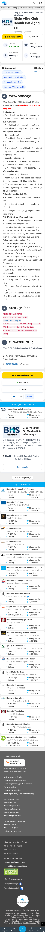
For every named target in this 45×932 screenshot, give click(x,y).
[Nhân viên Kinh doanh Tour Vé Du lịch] (3, 659)
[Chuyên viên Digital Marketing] (3, 555)
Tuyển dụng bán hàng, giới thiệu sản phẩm (18, 784)
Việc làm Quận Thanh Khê (12, 809)
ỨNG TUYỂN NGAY (14, 37)
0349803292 (12, 364)
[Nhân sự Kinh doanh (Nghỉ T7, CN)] (3, 620)
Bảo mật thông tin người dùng (15, 866)
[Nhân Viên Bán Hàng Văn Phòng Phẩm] (3, 738)
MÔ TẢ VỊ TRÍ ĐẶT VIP (11, 828)
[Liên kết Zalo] (21, 888)
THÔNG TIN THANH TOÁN (12, 831)
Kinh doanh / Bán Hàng (12, 82)
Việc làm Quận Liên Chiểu (12, 816)
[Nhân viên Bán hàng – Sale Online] (3, 581)
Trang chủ (7, 8)
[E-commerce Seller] (3, 529)
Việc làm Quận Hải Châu (12, 806)
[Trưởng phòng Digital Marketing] (3, 409)
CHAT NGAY (23, 383)
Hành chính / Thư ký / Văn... (14, 77)
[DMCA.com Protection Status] (11, 872)
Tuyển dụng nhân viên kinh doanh (15, 780)
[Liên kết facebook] (20, 884)
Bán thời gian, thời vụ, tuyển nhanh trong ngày (19, 794)
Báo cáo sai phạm (23, 478)
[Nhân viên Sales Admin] (3, 686)
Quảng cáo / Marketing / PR (13, 87)
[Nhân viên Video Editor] (3, 711)
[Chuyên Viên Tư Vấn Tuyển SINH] (3, 607)
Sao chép (25, 364)
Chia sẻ (19, 396)
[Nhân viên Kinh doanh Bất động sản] (3, 490)
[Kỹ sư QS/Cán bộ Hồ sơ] (3, 672)
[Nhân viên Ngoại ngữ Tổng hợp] (3, 724)
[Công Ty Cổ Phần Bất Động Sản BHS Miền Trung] (7, 22)
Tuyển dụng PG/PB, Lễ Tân (12, 790)
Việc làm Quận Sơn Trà (11, 812)
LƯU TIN (35, 37)
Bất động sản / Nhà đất (12, 72)
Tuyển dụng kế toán (10, 787)
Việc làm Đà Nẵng (10, 802)
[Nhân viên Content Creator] (3, 516)
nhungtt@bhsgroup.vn (12, 321)
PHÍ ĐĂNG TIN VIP (10, 824)
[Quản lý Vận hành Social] (3, 646)
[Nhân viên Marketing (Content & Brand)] (3, 633)
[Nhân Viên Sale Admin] (3, 698)
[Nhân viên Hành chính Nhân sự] (3, 594)
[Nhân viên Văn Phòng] (3, 502)
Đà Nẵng (37, 72)
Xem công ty (22, 467)
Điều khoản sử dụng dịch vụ (14, 862)
